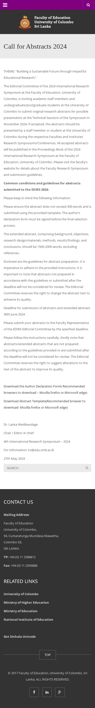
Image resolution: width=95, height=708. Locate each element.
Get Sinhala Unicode (20, 636)
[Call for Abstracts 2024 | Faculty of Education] (47, 22)
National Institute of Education (28, 619)
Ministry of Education (21, 611)
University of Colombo (21, 594)
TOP (48, 655)
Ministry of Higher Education (26, 602)
